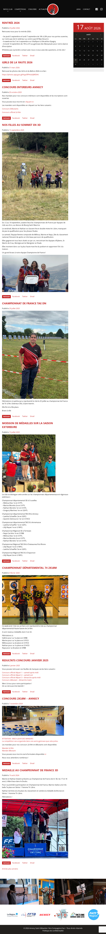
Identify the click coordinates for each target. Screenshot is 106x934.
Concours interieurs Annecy (22, 87)
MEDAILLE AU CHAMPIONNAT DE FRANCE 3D (30, 770)
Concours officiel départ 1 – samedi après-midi (20, 672)
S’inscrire (32, 9)
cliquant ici (29, 102)
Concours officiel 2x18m (11, 112)
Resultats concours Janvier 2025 (25, 660)
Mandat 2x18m (8, 748)
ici (45, 754)
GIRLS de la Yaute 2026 (17, 62)
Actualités (43, 9)
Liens (78, 9)
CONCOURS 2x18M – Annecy (20, 698)
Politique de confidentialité (53, 931)
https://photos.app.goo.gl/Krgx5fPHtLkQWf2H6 (20, 74)
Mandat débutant (9, 751)
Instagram (101, 9)
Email (32, 55)
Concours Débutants (10, 109)
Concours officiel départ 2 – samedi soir (17, 675)
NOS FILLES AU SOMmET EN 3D (21, 124)
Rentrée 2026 (11, 22)
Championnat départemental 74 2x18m (29, 567)
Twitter (25, 55)
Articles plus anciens (10, 869)
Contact (86, 9)
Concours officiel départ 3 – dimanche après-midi (21, 677)
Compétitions (20, 9)
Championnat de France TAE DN (24, 303)
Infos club (7, 9)
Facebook (96, 9)
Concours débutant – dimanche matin (17, 680)
